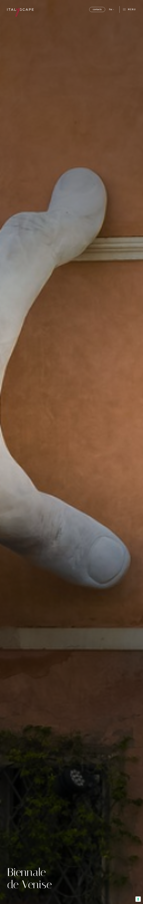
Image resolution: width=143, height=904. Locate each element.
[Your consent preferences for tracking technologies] (138, 899)
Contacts (97, 9)
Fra (110, 9)
